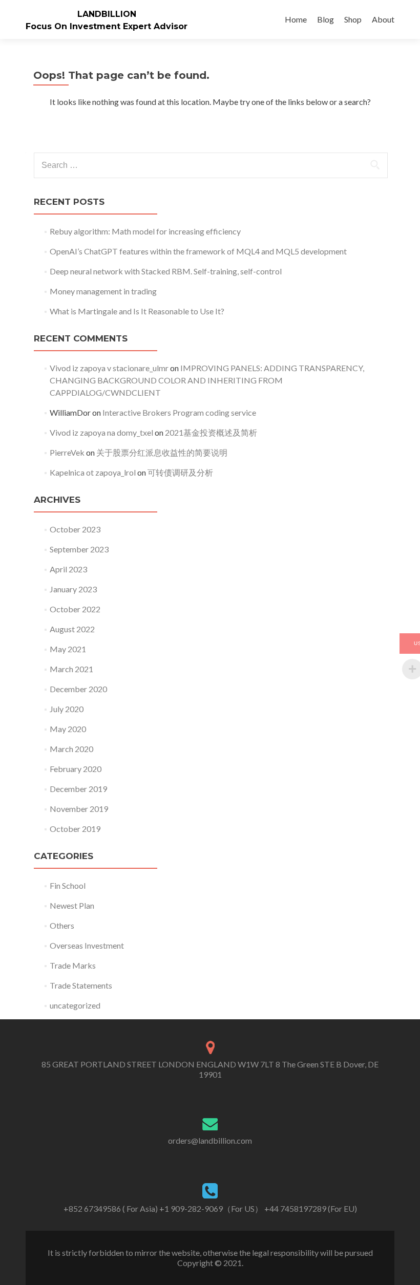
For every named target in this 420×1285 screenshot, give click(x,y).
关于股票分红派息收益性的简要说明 (161, 452)
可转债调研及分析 (180, 472)
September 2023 (79, 549)
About (383, 19)
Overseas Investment (87, 945)
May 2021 (68, 649)
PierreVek (67, 452)
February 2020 (75, 769)
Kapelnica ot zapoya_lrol (93, 472)
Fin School (68, 885)
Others (62, 925)
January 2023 (73, 589)
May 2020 (68, 729)
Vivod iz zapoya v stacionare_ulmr (109, 368)
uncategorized (75, 1005)
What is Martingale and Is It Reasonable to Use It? (137, 311)
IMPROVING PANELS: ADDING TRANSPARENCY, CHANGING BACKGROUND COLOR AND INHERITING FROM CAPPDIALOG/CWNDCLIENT (207, 380)
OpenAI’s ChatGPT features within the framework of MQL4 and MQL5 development (198, 251)
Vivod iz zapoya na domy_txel (101, 432)
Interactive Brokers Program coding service (179, 412)
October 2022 (75, 609)
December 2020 (78, 689)
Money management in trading (103, 291)
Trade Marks (73, 965)
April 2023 (68, 569)
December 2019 (78, 789)
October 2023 (75, 529)
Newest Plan (72, 905)
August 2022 (72, 629)
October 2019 (75, 828)
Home (296, 19)
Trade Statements (81, 985)
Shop (353, 19)
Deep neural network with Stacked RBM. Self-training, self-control (166, 271)
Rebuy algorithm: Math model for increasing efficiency (145, 231)
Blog (325, 19)
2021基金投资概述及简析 (211, 432)
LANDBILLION (106, 14)
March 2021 (71, 669)
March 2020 (71, 749)
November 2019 (79, 808)
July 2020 (66, 709)
